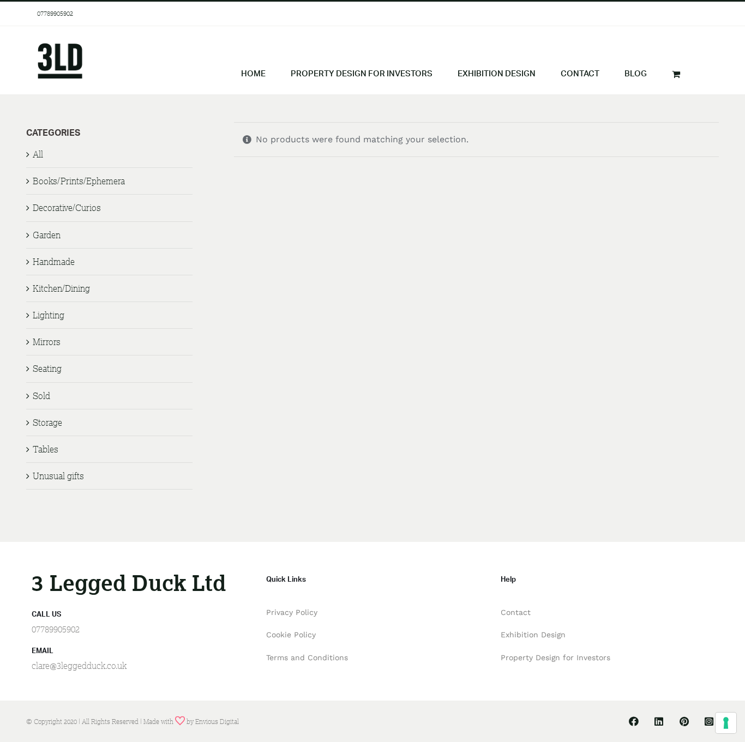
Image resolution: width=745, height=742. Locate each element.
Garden (47, 235)
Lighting (48, 315)
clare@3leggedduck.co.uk (79, 666)
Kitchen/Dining (61, 288)
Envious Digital (217, 721)
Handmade (54, 262)
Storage (47, 423)
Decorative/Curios (67, 208)
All (38, 154)
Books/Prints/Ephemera (79, 181)
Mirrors (47, 342)
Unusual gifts (58, 476)
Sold (41, 396)
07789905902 (55, 13)
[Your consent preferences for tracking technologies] (726, 723)
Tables (45, 449)
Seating (47, 369)
